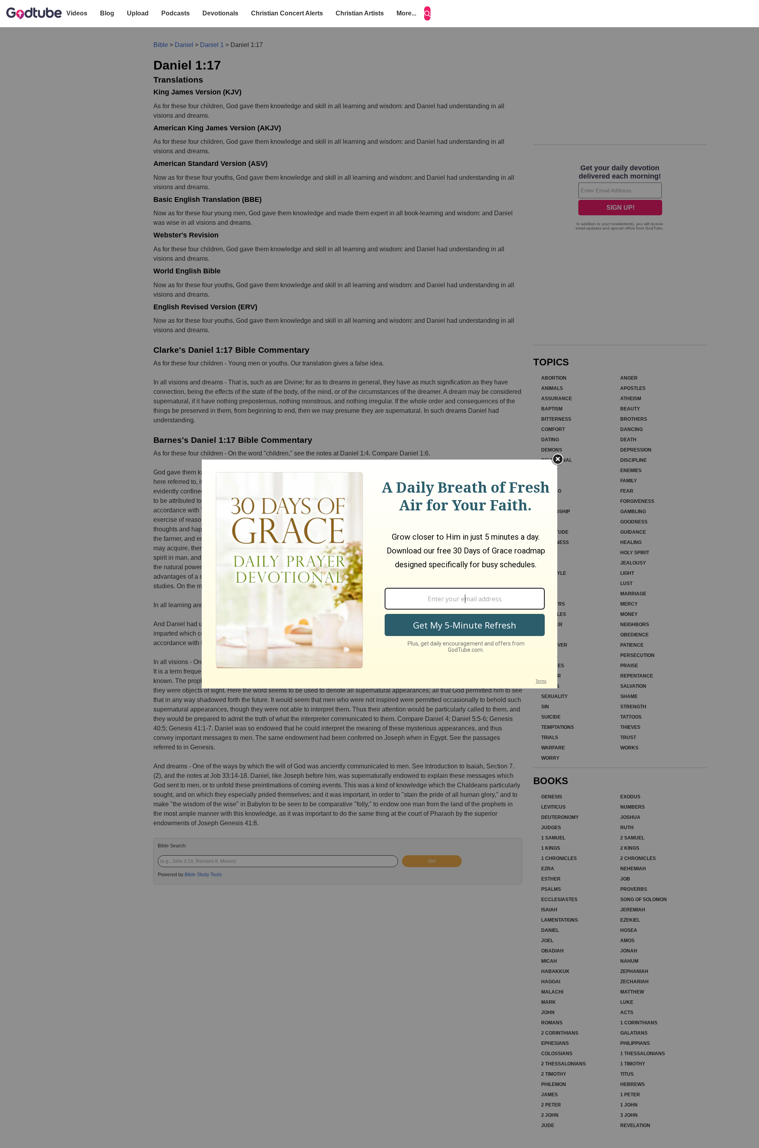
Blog (107, 13)
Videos (76, 13)
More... (406, 13)
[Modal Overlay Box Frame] (379, 574)
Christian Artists (360, 13)
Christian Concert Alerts (287, 13)
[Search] (427, 13)
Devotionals (220, 13)
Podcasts (175, 13)
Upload (138, 13)
